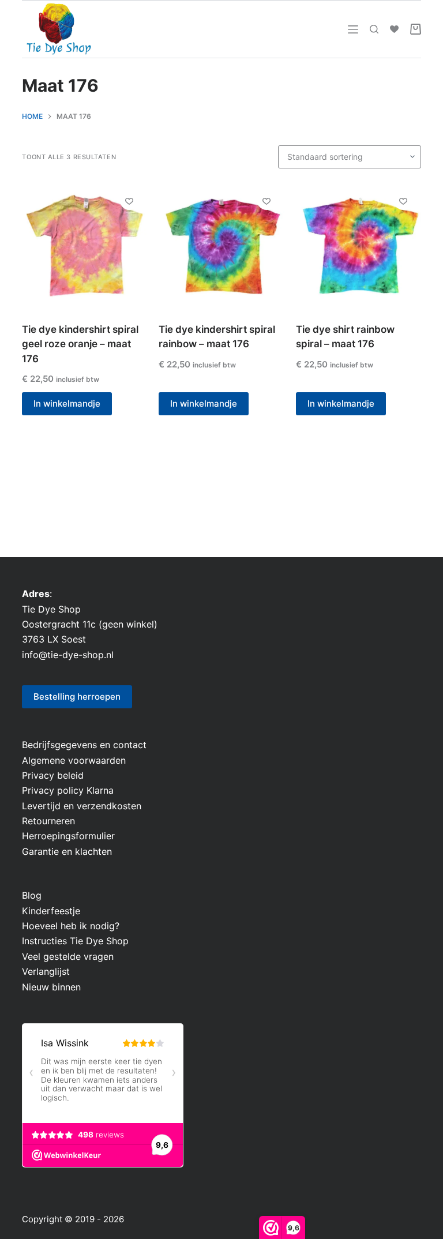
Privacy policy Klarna (68, 790)
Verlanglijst (46, 971)
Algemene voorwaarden (74, 760)
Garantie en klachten (67, 851)
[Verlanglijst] (394, 29)
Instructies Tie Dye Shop (75, 941)
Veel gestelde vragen (68, 956)
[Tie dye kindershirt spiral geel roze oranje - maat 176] (84, 245)
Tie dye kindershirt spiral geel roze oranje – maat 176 (80, 344)
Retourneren (48, 821)
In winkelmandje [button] (66, 403)
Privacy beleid (53, 775)
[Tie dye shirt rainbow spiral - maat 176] (358, 245)
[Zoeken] (374, 29)
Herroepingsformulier (68, 836)
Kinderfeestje (51, 911)
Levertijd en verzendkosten (81, 806)
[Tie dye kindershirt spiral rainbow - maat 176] (221, 245)
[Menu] (353, 29)
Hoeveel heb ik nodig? (70, 926)
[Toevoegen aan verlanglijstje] (129, 201)
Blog (32, 895)
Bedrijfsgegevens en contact (84, 744)
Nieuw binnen (51, 987)
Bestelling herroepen (77, 696)
